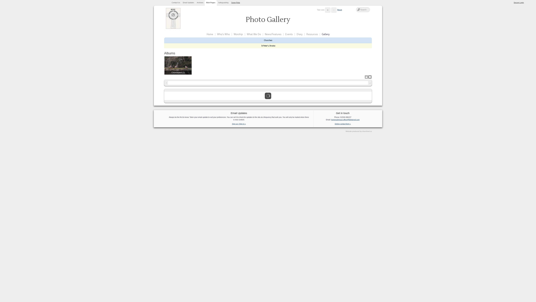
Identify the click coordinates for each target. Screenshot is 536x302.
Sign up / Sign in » (239, 124)
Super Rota (235, 3)
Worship (238, 34)
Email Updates (188, 3)
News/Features (273, 34)
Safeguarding (223, 3)
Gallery (326, 34)
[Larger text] (328, 10)
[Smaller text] (334, 10)
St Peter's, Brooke (268, 46)
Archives (200, 3)
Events (289, 34)
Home (210, 34)
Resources (312, 34)
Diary (299, 34)
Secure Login (519, 3)
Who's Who (223, 34)
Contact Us (176, 3)
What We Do (254, 34)
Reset (339, 10)
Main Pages (210, 3)
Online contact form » (343, 124)
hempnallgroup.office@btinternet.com (345, 120)
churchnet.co (367, 131)
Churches (268, 40)
